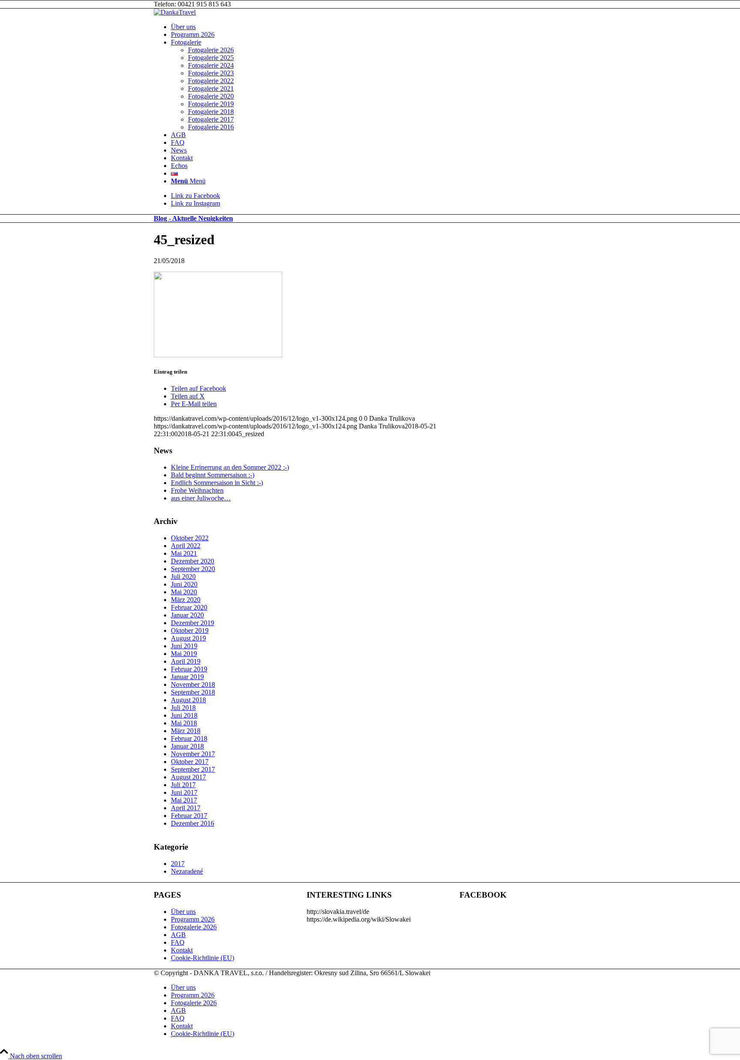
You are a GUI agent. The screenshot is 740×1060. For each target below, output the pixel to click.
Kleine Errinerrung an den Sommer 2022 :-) (230, 467)
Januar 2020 (187, 615)
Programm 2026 (193, 919)
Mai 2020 (184, 592)
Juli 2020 (183, 576)
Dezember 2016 (192, 823)
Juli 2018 (183, 707)
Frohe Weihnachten (197, 490)
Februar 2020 (189, 607)
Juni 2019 (184, 646)
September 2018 (193, 692)
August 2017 (188, 777)
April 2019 (185, 661)
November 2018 (193, 684)
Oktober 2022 (190, 538)
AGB (178, 934)
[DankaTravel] (175, 12)
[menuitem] (378, 27)
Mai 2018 (184, 723)
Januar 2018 (187, 746)
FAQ (178, 942)
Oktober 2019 (190, 630)
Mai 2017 (184, 800)
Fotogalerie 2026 (194, 927)
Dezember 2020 (192, 561)
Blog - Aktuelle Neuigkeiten (193, 218)
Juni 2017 (184, 792)
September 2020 (193, 568)
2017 (178, 863)
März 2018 (185, 730)
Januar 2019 (187, 676)
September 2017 (193, 769)
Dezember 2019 (192, 622)
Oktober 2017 (190, 761)
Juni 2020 (184, 584)
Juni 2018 (184, 715)
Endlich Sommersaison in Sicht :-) (217, 482)
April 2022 (185, 545)
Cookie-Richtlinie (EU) (202, 957)
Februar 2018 (189, 738)
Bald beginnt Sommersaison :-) (212, 475)
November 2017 (193, 754)
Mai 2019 (184, 653)
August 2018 (188, 700)
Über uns (183, 911)
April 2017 (185, 807)
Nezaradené (187, 871)
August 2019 (188, 638)
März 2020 (185, 599)
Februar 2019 (189, 669)
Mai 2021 (184, 553)
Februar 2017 (189, 815)
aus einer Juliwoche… (201, 498)
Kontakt (182, 950)
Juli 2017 (183, 784)
